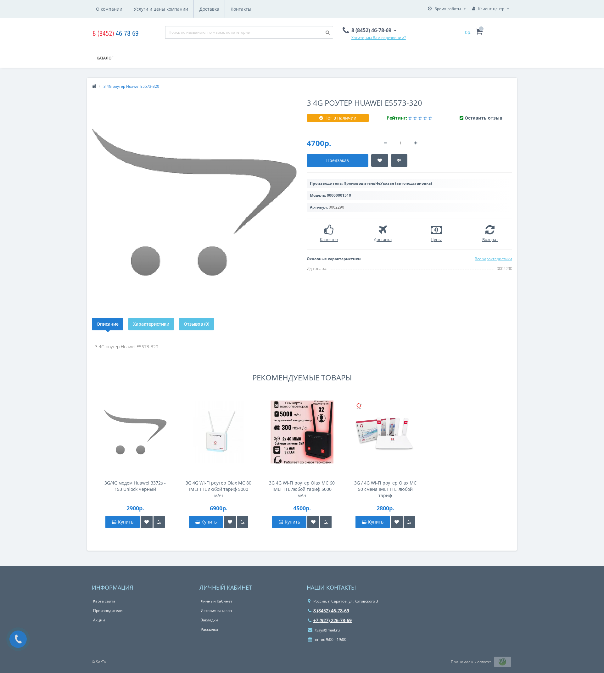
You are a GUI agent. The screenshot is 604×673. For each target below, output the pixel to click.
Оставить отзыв (483, 118)
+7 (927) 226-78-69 (332, 620)
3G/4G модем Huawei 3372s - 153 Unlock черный (135, 486)
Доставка (209, 9)
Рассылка (209, 629)
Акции (99, 620)
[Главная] (94, 86)
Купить (125, 522)
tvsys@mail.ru (327, 630)
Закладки (209, 620)
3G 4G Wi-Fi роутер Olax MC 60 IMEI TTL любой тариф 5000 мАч (302, 489)
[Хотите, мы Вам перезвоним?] (18, 639)
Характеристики (151, 324)
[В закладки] (147, 522)
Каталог (105, 58)
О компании (109, 9)
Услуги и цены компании (161, 9)
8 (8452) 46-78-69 (331, 611)
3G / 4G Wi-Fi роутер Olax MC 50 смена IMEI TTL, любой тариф (385, 489)
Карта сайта (104, 601)
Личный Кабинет (216, 601)
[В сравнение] (159, 522)
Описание (108, 324)
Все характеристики (493, 258)
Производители (108, 610)
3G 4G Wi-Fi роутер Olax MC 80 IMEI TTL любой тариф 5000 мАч (218, 489)
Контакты (241, 9)
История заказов (216, 610)
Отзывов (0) (196, 324)
